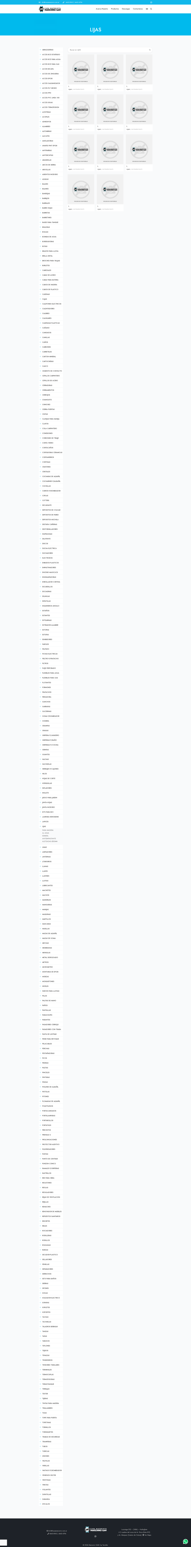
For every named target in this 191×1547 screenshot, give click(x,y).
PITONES (45, 1096)
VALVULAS (46, 1461)
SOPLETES (46, 1307)
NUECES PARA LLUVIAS (50, 991)
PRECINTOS (46, 1130)
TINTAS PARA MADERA (50, 1403)
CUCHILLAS (46, 486)
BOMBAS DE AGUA (49, 237)
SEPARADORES (47, 1269)
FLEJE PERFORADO (49, 668)
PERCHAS (45, 1049)
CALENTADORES (48, 309)
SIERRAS (45, 1283)
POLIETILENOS (47, 1106)
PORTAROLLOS (47, 1120)
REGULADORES (47, 1192)
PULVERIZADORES (48, 1149)
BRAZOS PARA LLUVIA (50, 251)
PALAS (44, 996)
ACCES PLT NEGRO (49, 88)
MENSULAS (46, 953)
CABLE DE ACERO (49, 275)
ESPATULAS (46, 601)
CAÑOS (45, 342)
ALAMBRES (46, 126)
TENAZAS (45, 1355)
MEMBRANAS (47, 948)
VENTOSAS (46, 1480)
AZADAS (45, 179)
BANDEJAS (46, 194)
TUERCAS (45, 1451)
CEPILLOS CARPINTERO (51, 376)
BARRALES (46, 203)
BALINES (45, 189)
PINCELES (45, 1072)
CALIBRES (45, 313)
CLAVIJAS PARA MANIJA (50, 419)
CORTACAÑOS (47, 448)
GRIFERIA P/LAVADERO (50, 735)
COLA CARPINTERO (49, 428)
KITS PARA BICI (47, 812)
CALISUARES (46, 318)
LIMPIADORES (47, 852)
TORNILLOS (46, 1427)
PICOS (44, 1058)
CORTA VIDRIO (47, 443)
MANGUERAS (47, 905)
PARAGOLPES (47, 1015)
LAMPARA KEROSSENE (50, 817)
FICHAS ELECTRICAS (49, 654)
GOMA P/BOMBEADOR (50, 716)
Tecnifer (105, 1545)
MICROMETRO (47, 967)
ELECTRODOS (47, 558)
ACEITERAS (46, 112)
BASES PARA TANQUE (50, 222)
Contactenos (138, 9)
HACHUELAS (46, 764)
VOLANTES (46, 1490)
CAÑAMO (45, 328)
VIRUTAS (45, 1485)
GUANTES (46, 754)
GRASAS (45, 731)
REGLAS (45, 1188)
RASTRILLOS (46, 1173)
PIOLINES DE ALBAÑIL (50, 1087)
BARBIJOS (45, 198)
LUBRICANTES (47, 886)
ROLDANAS (46, 1245)
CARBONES (46, 347)
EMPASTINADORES (49, 568)
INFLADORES (47, 788)
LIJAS (44, 826)
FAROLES (45, 644)
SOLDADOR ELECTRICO (51, 1298)
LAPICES (45, 822)
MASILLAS (46, 929)
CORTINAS (46, 462)
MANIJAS (45, 909)
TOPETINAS (46, 1422)
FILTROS (45, 663)
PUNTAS (45, 1154)
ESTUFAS (45, 635)
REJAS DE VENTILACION (51, 1197)
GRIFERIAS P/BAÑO (49, 740)
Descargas (126, 9)
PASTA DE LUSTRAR (49, 1034)
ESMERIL (45, 836)
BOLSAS (45, 232)
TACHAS (45, 1317)
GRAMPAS (46, 726)
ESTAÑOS (45, 611)
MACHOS (45, 895)
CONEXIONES (47, 433)
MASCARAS (46, 924)
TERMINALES (47, 1370)
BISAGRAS (46, 227)
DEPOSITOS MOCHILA (50, 520)
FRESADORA (46, 697)
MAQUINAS (46, 914)
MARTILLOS (46, 919)
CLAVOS (45, 424)
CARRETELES (47, 352)
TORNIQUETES (47, 1432)
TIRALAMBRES (47, 1408)
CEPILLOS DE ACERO (50, 381)
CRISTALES (46, 472)
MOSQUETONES (48, 981)
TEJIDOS (45, 1351)
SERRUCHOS (46, 1274)
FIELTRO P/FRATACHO (50, 659)
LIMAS (44, 847)
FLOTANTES (46, 683)
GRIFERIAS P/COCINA (50, 745)
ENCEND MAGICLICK (50, 572)
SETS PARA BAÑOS (49, 1279)
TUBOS (44, 1446)
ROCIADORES (47, 1231)
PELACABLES (47, 1044)
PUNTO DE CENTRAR (50, 1159)
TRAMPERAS (46, 1442)
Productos (115, 9)
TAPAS (44, 1336)
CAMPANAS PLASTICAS (51, 323)
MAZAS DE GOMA (49, 938)
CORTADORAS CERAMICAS (52, 452)
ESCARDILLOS (47, 587)
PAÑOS (45, 1005)
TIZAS (44, 1413)
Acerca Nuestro (102, 9)
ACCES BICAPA (48, 69)
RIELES (44, 1226)
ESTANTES (46, 615)
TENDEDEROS (47, 1360)
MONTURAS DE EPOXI (50, 972)
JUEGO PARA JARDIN (49, 798)
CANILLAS (46, 337)
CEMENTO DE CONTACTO (52, 371)
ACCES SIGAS (47, 102)
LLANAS (45, 866)
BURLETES (46, 265)
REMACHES (46, 1207)
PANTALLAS (46, 1010)
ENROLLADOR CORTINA (51, 582)
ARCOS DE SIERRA (49, 165)
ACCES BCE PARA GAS (50, 64)
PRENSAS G (46, 1135)
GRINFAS (45, 750)
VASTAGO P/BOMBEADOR (52, 1470)
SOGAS (45, 1293)
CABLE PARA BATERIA (50, 280)
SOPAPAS (45, 1303)
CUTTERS (45, 500)
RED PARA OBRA (48, 1178)
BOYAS (44, 246)
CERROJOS (46, 395)
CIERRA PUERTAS (48, 409)
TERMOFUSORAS (48, 1379)
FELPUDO (45, 649)
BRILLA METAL (47, 256)
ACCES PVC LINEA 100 (50, 98)
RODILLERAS (46, 1235)
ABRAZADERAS (47, 50)
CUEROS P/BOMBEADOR (51, 491)
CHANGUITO (47, 400)
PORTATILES (46, 1125)
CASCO (45, 366)
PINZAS (45, 1082)
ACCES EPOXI (47, 79)
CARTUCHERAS (48, 361)
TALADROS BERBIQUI (50, 1327)
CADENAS (46, 294)
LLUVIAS (45, 881)
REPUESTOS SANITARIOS (51, 1216)
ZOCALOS (46, 1504)
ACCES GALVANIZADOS (51, 83)
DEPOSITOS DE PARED (50, 515)
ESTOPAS (45, 630)
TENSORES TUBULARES (50, 1365)
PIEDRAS (45, 1063)
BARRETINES (46, 218)
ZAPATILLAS (46, 1494)
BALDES (45, 184)
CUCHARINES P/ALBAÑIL (51, 481)
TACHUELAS (46, 1322)
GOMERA (45, 721)
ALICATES (46, 136)
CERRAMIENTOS (48, 390)
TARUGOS (46, 1341)
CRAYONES (46, 467)
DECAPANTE (47, 505)
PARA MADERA (47, 830)
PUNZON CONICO (49, 1164)
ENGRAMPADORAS (49, 577)
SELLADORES (47, 1259)
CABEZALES (46, 270)
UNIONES (45, 1456)
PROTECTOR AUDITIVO (50, 1144)
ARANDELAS (46, 160)
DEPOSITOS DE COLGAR (51, 510)
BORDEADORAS (48, 242)
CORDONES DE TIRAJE (50, 438)
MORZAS (45, 977)
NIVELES (45, 986)
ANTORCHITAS (47, 155)
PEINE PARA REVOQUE (50, 1039)
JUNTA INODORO (48, 807)
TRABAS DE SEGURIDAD (51, 1437)
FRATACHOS (46, 692)
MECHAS (45, 943)
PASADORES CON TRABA (51, 1029)
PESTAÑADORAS (48, 1053)
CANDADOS (46, 333)
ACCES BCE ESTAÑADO (51, 55)
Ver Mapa (147, 1535)
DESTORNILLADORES (50, 529)
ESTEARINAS (47, 620)
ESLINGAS (46, 596)
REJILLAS (45, 1202)
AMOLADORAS (47, 141)
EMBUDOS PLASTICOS (50, 563)
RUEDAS (45, 1250)
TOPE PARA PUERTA (49, 1418)
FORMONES (46, 687)
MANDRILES (46, 900)
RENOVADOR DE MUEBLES (52, 1212)
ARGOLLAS (46, 170)
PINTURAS (46, 1077)
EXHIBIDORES (47, 639)
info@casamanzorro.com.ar (50, 2)
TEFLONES (46, 1346)
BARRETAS (46, 213)
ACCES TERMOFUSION (50, 107)
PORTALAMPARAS (48, 1116)
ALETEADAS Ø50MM (49, 841)
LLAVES (45, 871)
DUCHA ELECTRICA (49, 548)
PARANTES (46, 1020)
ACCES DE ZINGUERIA (50, 74)
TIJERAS (45, 1398)
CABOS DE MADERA (49, 285)
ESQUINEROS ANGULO (50, 606)
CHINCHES (46, 405)
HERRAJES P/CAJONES (50, 769)
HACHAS (45, 759)
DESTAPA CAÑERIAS (49, 524)
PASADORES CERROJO (50, 1025)
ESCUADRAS (46, 591)
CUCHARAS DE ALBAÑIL (51, 476)
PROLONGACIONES (49, 1140)
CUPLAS (45, 496)
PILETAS (45, 1068)
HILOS (44, 774)
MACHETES (46, 890)
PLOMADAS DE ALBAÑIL (51, 1101)
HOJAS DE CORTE (48, 778)
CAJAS (44, 299)
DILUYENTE (46, 539)
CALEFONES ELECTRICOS (51, 304)
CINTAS (45, 414)
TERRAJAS (45, 1389)
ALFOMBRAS (46, 131)
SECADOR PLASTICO (50, 1255)
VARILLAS (45, 1466)
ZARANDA (46, 1499)
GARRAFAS (46, 707)
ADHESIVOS (46, 122)
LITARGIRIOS (46, 862)
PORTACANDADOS (49, 1111)
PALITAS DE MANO (49, 1001)
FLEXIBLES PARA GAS (50, 678)
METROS (45, 962)
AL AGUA (45, 833)
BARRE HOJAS (47, 208)
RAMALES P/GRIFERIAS (50, 1168)
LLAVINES (45, 876)
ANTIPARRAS (47, 150)
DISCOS (45, 544)
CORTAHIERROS (48, 457)
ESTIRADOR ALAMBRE (50, 625)
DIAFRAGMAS (47, 534)
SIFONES (45, 1288)
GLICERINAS (46, 711)
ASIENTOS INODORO (50, 174)
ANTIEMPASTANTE (49, 838)
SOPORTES (46, 1312)
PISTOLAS (45, 1092)
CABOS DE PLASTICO (50, 289)
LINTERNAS (46, 857)
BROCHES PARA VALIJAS (51, 261)
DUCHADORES (47, 553)
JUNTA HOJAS (47, 802)
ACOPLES (45, 117)
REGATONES (47, 1183)
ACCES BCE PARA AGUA (51, 59)
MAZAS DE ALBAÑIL (49, 933)
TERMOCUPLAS (48, 1375)
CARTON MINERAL (49, 357)
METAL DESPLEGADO (50, 957)
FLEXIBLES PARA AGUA (50, 673)
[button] (151, 9)
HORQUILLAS (47, 783)
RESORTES (46, 1221)
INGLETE (45, 793)
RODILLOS (46, 1240)
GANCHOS (46, 702)
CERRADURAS (47, 385)
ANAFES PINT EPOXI (49, 146)
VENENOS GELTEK (49, 1475)
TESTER (45, 1394)
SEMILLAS (45, 1264)
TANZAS (45, 1331)
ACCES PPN (46, 93)
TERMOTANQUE (48, 1384)
